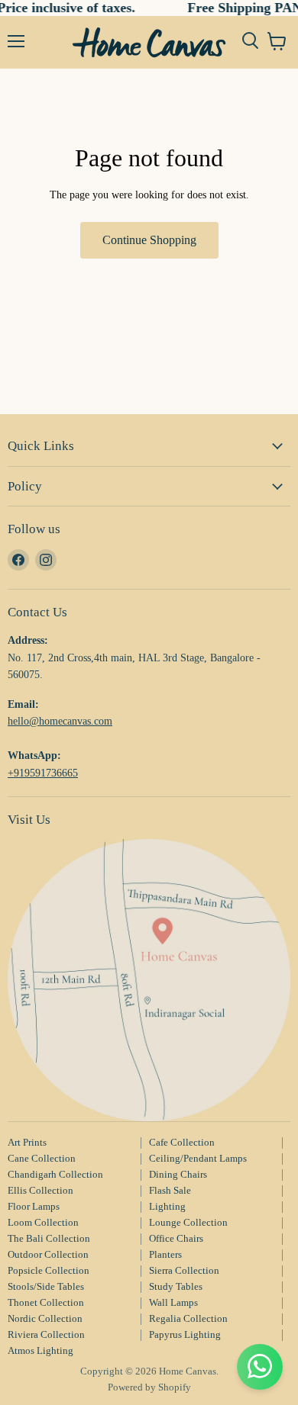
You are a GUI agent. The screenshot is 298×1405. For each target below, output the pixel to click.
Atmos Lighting (40, 1350)
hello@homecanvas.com (60, 721)
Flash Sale (170, 1190)
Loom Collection (43, 1222)
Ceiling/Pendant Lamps (198, 1158)
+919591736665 (43, 773)
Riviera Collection (46, 1334)
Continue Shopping (149, 239)
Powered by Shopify (149, 1387)
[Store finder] (149, 980)
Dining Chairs (178, 1174)
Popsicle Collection (48, 1270)
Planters (165, 1254)
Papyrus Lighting (185, 1334)
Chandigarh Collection (55, 1174)
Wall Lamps (173, 1302)
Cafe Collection (182, 1142)
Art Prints (27, 1142)
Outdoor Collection (48, 1254)
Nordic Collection (45, 1318)
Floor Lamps (34, 1206)
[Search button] (250, 41)
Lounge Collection (188, 1222)
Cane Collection (42, 1158)
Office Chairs (176, 1238)
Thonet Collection (46, 1302)
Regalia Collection (188, 1318)
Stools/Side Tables (46, 1286)
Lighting (167, 1206)
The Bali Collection (49, 1238)
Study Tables (175, 1286)
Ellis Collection (40, 1190)
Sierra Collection (184, 1270)
